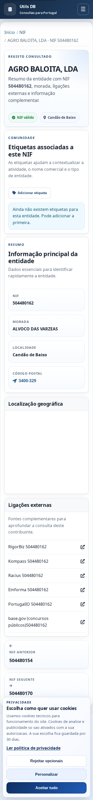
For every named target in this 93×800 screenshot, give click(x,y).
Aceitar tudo (46, 788)
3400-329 (27, 380)
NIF (22, 32)
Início (9, 32)
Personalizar (46, 774)
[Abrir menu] (83, 9)
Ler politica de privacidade (33, 748)
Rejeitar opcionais (46, 761)
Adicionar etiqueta (32, 193)
